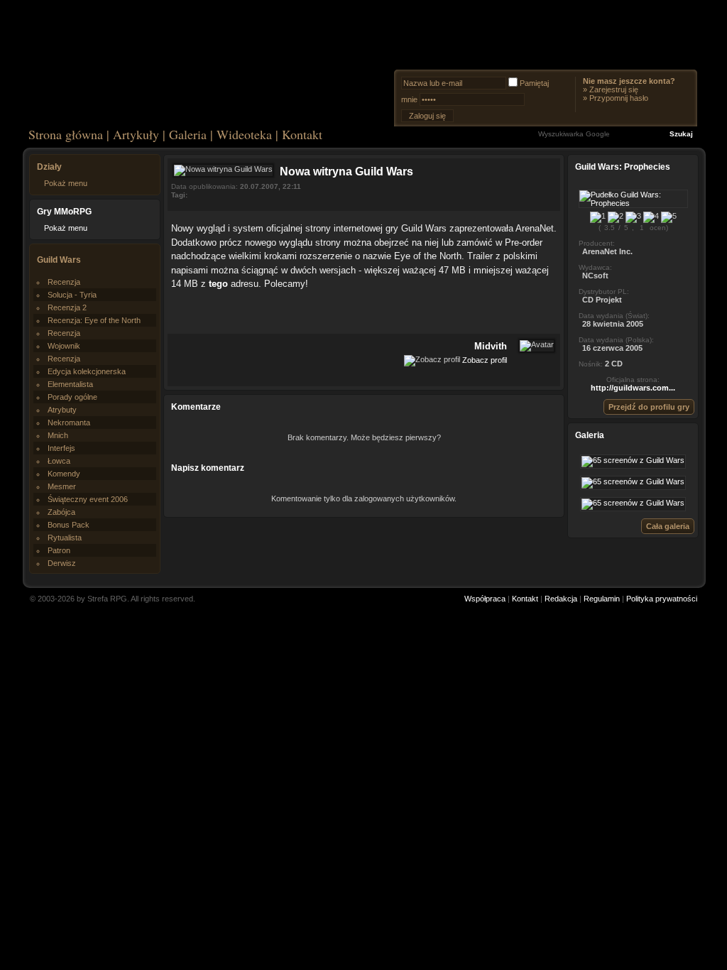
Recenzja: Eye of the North (94, 320)
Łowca (59, 461)
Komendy (64, 473)
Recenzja (64, 282)
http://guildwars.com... (633, 387)
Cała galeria (667, 526)
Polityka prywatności (661, 598)
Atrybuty (62, 409)
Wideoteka (244, 134)
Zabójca (61, 512)
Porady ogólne (72, 397)
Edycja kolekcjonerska (87, 371)
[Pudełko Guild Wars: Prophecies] (633, 203)
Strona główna (65, 134)
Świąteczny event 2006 (88, 499)
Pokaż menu (65, 183)
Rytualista (65, 537)
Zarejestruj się (613, 89)
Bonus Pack (68, 525)
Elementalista (70, 384)
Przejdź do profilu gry (648, 407)
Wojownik (64, 346)
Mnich (58, 435)
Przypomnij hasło (618, 98)
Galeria (188, 134)
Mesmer (62, 486)
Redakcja (561, 598)
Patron (59, 550)
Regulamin (602, 598)
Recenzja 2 (67, 307)
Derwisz (62, 563)
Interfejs (61, 448)
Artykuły (136, 134)
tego (220, 283)
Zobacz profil (484, 359)
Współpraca (484, 598)
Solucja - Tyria (72, 294)
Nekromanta (69, 422)
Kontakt (302, 134)
